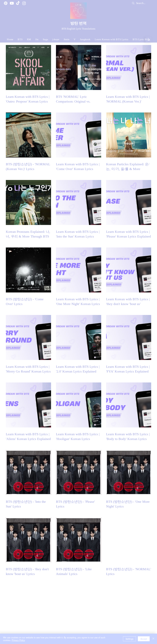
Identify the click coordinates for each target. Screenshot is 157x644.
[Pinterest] (5, 3)
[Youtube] (12, 3)
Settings (129, 638)
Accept (143, 638)
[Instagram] (24, 3)
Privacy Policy (18, 640)
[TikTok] (18, 3)
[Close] (153, 639)
